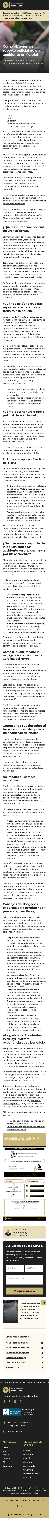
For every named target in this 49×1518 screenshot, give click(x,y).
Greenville (28, 1470)
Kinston (27, 1450)
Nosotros (7, 1458)
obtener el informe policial (24, 424)
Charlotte (27, 1462)
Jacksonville (29, 1466)
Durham (27, 1477)
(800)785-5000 (15, 1431)
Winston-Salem (30, 1474)
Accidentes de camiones (33, 1382)
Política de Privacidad (13, 1500)
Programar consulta (24, 1291)
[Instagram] (20, 1401)
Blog (5, 1462)
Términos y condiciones (34, 1500)
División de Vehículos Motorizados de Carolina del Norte (26, 489)
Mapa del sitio (24, 1506)
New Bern (28, 1454)
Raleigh (27, 1458)
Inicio (5, 1448)
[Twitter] (9, 1401)
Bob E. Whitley (20, 1232)
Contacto (7, 1466)
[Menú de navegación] (44, 5)
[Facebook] (4, 1401)
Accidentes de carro (9, 1382)
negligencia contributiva (15, 670)
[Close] (44, 13)
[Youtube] (15, 1401)
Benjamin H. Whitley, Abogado (20, 60)
